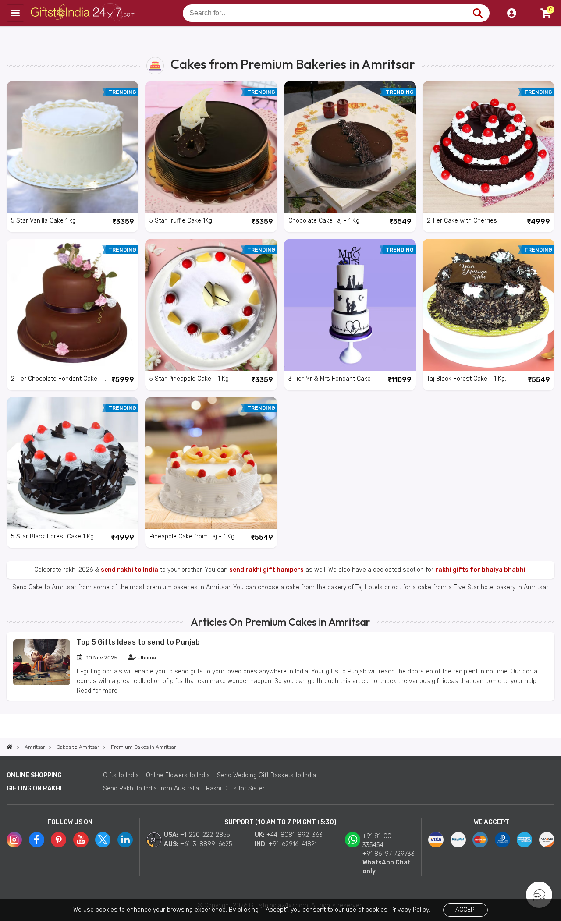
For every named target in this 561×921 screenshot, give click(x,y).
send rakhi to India (129, 570)
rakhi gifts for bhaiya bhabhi (480, 570)
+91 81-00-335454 (378, 840)
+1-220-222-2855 (205, 835)
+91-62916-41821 (293, 844)
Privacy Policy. (410, 910)
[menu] (15, 13)
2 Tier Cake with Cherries (462, 220)
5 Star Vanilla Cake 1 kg (43, 220)
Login (511, 13)
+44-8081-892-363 (294, 835)
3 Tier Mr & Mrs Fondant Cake (329, 379)
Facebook (36, 839)
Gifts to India (121, 775)
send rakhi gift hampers (266, 570)
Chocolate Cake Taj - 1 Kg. (324, 220)
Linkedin (125, 839)
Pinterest (58, 839)
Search (477, 13)
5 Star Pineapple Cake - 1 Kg (189, 379)
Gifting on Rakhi (34, 788)
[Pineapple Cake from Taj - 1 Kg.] (211, 463)
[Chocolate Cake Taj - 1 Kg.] (350, 147)
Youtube (81, 839)
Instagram (14, 839)
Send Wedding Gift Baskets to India (266, 775)
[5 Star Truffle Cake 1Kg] (211, 147)
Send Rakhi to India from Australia (151, 788)
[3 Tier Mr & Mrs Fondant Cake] (350, 305)
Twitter (102, 839)
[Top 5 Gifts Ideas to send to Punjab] (41, 683)
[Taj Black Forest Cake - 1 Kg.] (488, 305)
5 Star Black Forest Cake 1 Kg (52, 536)
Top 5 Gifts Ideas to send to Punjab (138, 642)
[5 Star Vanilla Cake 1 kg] (72, 147)
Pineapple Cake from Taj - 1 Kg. (192, 536)
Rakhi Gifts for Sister (235, 788)
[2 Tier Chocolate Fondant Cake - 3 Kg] (72, 305)
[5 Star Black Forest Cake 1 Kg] (72, 463)
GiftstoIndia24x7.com (84, 13)
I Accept (464, 910)
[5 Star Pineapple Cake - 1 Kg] (211, 305)
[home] (10, 747)
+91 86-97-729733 (388, 853)
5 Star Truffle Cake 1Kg (180, 220)
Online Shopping (34, 775)
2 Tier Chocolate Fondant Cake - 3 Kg (56, 379)
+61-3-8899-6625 (206, 844)
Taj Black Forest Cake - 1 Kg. (466, 379)
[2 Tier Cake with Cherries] (488, 147)
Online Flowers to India (178, 775)
